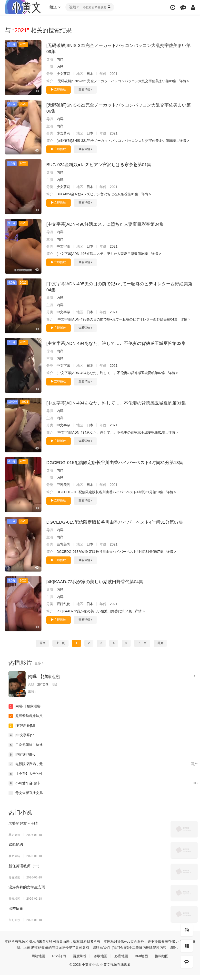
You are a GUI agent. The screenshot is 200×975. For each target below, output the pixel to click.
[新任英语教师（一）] (184, 872)
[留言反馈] (183, 7)
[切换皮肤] (186, 946)
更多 (38, 663)
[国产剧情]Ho (23, 754)
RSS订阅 (59, 956)
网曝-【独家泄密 (44, 676)
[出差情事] (184, 914)
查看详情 (85, 89)
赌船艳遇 (16, 844)
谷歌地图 (100, 956)
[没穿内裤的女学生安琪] (184, 893)
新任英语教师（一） (25, 866)
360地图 (141, 956)
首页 (42, 643)
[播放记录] (172, 7)
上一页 (60, 643)
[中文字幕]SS (23, 735)
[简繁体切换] (186, 930)
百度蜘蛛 (80, 956)
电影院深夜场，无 (104, 764)
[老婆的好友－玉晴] (184, 829)
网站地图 (38, 956)
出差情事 (16, 908)
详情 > (184, 81)
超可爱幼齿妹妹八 (26, 716)
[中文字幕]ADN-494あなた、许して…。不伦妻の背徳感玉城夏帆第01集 (116, 403)
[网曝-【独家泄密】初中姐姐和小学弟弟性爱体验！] (17, 684)
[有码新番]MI (22, 725)
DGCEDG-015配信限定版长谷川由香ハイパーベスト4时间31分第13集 (114, 462)
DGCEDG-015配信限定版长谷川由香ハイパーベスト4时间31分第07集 (114, 522)
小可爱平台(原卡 (104, 783)
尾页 (160, 643)
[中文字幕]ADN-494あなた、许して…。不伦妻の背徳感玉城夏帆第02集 (116, 343)
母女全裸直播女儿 (26, 793)
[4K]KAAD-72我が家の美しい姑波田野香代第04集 (94, 581)
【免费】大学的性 (26, 774)
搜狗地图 (162, 956)
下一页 (142, 643)
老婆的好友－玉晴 (23, 823)
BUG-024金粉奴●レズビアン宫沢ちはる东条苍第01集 (98, 164)
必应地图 (121, 956)
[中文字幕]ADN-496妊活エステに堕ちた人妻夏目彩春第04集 (105, 224)
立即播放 (59, 89)
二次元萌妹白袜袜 (26, 745)
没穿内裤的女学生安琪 (27, 887)
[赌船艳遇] (184, 850)
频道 (53, 7)
